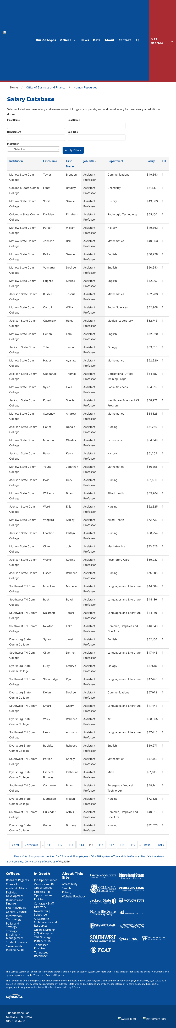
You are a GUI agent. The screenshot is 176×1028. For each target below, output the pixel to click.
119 (132, 845)
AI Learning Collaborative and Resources (45, 922)
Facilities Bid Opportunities (43, 893)
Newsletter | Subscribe (42, 912)
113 (70, 845)
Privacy (66, 892)
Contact (124, 40)
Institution (13, 143)
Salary (151, 161)
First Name (13, 119)
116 (100, 845)
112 (60, 845)
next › (147, 845)
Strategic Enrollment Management (14, 934)
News (84, 40)
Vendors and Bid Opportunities (44, 886)
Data (97, 40)
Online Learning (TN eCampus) (44, 931)
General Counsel (16, 912)
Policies (39, 899)
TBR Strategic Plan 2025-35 (43, 939)
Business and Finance (14, 901)
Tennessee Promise (41, 946)
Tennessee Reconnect (41, 954)
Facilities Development (14, 894)
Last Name (74, 119)
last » (160, 845)
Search (66, 888)
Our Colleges (46, 40)
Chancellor (13, 884)
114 (81, 845)
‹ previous (31, 845)
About (109, 40)
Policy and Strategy (12, 925)
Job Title (73, 131)
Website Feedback (73, 896)
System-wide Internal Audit (15, 948)
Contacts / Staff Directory (44, 905)
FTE (164, 161)
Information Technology (14, 917)
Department (14, 131)
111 (49, 845)
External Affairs (16, 908)
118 (122, 845)
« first (15, 845)
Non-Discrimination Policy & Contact (63, 987)
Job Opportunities (45, 880)
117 (111, 845)
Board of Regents (17, 880)
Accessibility (69, 884)
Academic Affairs (16, 888)
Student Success (16, 942)
